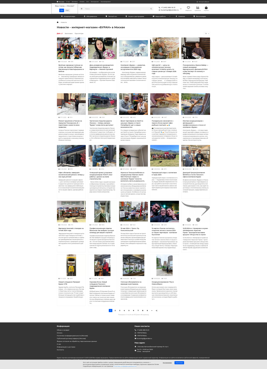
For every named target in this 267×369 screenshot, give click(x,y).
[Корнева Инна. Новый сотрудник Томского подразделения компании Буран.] (102, 265)
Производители (106, 1)
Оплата (82, 1)
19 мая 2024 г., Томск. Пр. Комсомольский (130, 229)
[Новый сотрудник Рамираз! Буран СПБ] (71, 265)
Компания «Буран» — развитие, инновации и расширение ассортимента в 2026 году (133, 67)
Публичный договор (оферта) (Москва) (71, 338)
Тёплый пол (112, 16)
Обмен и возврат (63, 330)
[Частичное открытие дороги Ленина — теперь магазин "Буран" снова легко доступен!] (102, 104)
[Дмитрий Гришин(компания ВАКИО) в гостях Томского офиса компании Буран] (195, 156)
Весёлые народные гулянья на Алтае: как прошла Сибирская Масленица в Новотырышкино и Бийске (71, 68)
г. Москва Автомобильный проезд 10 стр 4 (152, 346)
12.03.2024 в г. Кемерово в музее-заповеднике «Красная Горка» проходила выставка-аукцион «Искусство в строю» (195, 231)
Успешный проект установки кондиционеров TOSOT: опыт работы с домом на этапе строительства (101, 176)
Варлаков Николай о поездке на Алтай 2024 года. (71, 229)
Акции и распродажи (136, 16)
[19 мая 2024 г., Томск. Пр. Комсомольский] (133, 211)
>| (156, 310)
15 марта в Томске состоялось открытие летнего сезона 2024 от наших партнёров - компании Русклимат (164, 231)
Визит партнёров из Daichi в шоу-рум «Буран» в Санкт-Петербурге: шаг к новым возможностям (132, 124)
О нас (68, 1)
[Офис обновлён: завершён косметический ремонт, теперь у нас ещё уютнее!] (71, 156)
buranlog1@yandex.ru (170, 10)
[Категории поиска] (81, 9)
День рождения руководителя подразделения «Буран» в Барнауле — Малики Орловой (102, 67)
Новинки (181, 16)
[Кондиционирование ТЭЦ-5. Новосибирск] (164, 265)
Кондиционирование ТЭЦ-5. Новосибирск (163, 283)
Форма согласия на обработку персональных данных (77, 341)
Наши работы (160, 16)
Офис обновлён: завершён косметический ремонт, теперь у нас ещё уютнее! (71, 175)
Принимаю (179, 362)
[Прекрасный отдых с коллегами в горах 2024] (164, 156)
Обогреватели (91, 16)
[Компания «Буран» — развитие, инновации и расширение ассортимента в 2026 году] (133, 48)
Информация (63, 326)
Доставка (75, 1)
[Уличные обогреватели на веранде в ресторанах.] (133, 265)
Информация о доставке (66, 347)
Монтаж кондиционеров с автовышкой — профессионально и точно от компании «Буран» (194, 124)
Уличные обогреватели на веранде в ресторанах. (131, 283)
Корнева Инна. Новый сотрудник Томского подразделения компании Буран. (100, 285)
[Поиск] (151, 8)
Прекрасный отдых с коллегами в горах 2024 (164, 174)
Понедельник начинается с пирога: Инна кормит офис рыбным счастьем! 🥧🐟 (162, 123)
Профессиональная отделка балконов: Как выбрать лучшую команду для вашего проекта (102, 230)
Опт (87, 1)
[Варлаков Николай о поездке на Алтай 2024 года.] (71, 211)
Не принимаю (167, 362)
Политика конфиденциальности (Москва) (72, 335)
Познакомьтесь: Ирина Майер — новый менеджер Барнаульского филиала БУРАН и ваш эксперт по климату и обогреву (195, 69)
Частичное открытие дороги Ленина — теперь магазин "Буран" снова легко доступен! (101, 123)
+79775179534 (142, 333)
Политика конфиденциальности (124, 366)
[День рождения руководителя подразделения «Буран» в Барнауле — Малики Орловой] (102, 48)
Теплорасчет (95, 1)
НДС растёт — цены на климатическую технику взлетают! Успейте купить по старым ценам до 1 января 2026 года (164, 69)
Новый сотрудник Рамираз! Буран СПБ (69, 283)
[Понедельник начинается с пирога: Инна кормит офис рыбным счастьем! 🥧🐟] (164, 104)
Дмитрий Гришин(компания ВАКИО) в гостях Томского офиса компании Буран (194, 175)
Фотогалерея (201, 16)
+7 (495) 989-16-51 (168, 7)
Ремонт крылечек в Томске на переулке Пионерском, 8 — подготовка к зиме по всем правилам (70, 124)
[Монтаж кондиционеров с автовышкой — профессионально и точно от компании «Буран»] (195, 104)
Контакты (60, 350)
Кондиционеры (69, 16)
